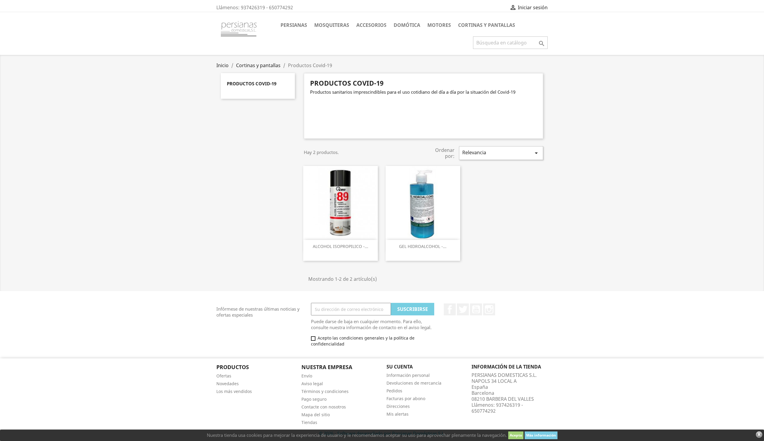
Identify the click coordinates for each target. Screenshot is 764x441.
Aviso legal (312, 383)
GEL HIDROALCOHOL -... (422, 246)
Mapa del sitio (315, 414)
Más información (541, 435)
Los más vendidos (234, 391)
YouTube (476, 309)
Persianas (294, 25)
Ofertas (223, 376)
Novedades (227, 383)
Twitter (463, 309)
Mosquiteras (331, 25)
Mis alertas (397, 414)
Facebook (450, 309)
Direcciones (398, 406)
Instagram (489, 309)
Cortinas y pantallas (486, 25)
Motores (439, 25)
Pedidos (394, 391)
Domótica (407, 25)
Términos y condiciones (325, 391)
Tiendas (309, 422)
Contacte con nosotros (323, 407)
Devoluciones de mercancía (413, 383)
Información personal (408, 375)
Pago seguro (313, 399)
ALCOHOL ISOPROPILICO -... (340, 246)
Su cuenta (399, 366)
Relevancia (501, 153)
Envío (306, 376)
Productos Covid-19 (251, 84)
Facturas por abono (405, 398)
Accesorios (371, 25)
